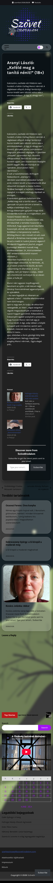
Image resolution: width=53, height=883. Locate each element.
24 (34, 795)
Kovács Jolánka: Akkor (18, 606)
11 (40, 787)
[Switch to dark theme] (40, 47)
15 (20, 791)
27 (5, 799)
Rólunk (5, 867)
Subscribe (38, 467)
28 (12, 799)
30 (26, 799)
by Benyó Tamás (13, 78)
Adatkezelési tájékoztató (13, 857)
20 (5, 795)
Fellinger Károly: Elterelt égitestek (17, 822)
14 (12, 791)
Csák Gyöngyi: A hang (11, 817)
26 (47, 795)
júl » (30, 806)
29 (19, 799)
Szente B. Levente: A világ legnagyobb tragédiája (23, 836)
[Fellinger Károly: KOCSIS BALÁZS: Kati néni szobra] (34, 405)
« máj (23, 806)
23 (27, 795)
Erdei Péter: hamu (9, 827)
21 (12, 795)
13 (5, 791)
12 (48, 787)
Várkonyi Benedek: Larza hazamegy (17, 832)
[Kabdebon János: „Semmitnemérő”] (15, 424)
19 (48, 791)
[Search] (47, 47)
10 (34, 787)
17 (34, 791)
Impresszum (7, 862)
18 (41, 791)
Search (5, 723)
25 (41, 795)
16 (27, 791)
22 (19, 795)
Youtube (38, 2)
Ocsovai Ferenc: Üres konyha (21, 505)
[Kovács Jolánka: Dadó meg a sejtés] (15, 396)
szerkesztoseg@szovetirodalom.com (19, 851)
